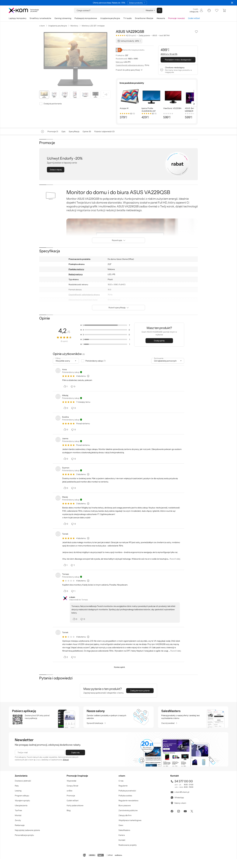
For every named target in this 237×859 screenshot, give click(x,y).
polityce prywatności (122, 440)
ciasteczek (95, 418)
